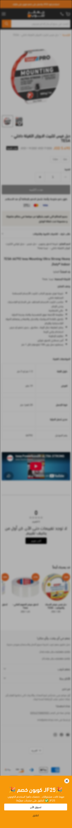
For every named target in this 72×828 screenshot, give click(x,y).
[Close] (66, 780)
